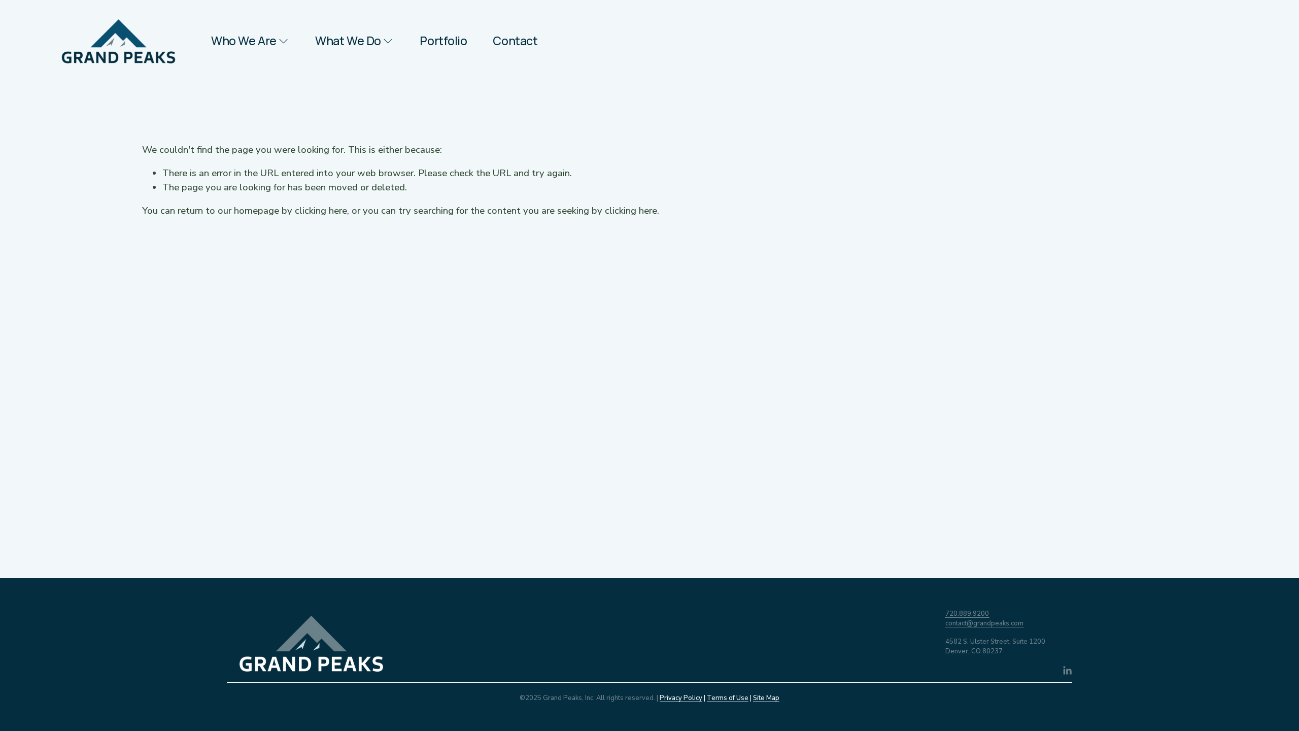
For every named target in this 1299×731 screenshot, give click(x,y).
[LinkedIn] (1067, 671)
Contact (515, 41)
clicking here (321, 210)
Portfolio (443, 41)
